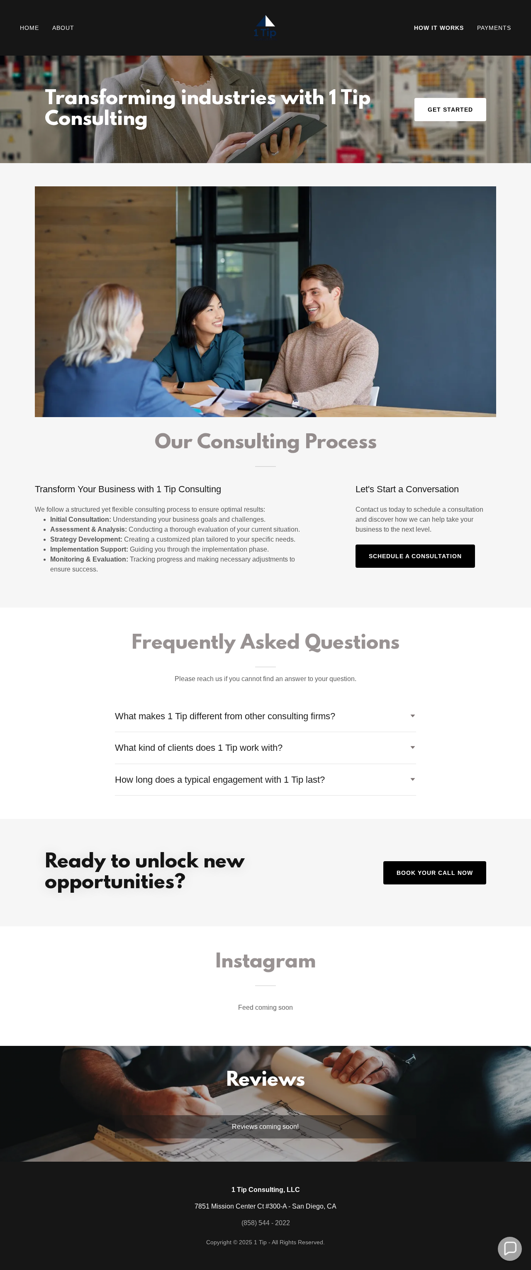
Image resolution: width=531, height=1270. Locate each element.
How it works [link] (439, 27)
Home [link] (29, 27)
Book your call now (435, 872)
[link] (265, 27)
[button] (510, 1249)
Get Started (450, 109)
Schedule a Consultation (415, 556)
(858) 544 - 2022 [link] (265, 1222)
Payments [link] (494, 27)
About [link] (63, 27)
